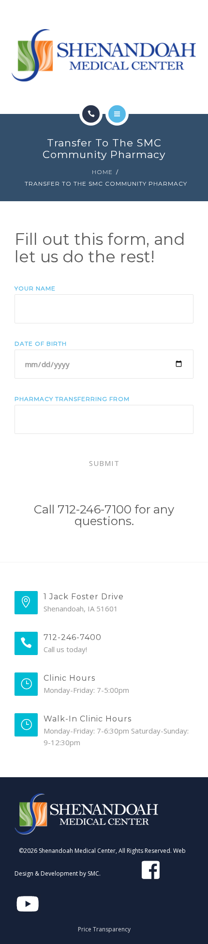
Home (102, 172)
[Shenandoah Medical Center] (103, 55)
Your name (35, 288)
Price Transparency (104, 929)
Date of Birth (41, 343)
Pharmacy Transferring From (72, 398)
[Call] (91, 114)
